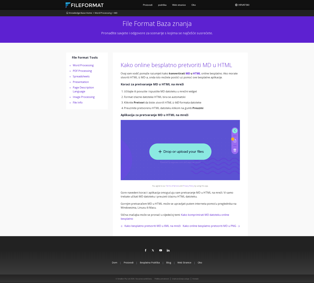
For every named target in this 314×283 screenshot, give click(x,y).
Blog (168, 262)
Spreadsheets (81, 76)
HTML (197, 73)
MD (188, 73)
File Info (78, 102)
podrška (162, 5)
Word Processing (83, 65)
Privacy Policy (188, 186)
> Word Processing (102, 12)
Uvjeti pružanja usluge (180, 279)
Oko (194, 5)
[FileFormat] (86, 5)
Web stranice (179, 5)
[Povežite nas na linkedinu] (168, 250)
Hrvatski (243, 5)
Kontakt (195, 279)
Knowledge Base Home (80, 12)
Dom (114, 262)
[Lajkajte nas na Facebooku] (146, 250)
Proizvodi (147, 5)
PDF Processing (82, 70)
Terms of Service (172, 186)
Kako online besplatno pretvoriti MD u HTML (176, 65)
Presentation (81, 82)
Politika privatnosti (162, 279)
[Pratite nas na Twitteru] (153, 250)
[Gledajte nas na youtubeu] (161, 250)
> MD (114, 12)
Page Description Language (83, 89)
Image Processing (84, 97)
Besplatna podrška (150, 262)
